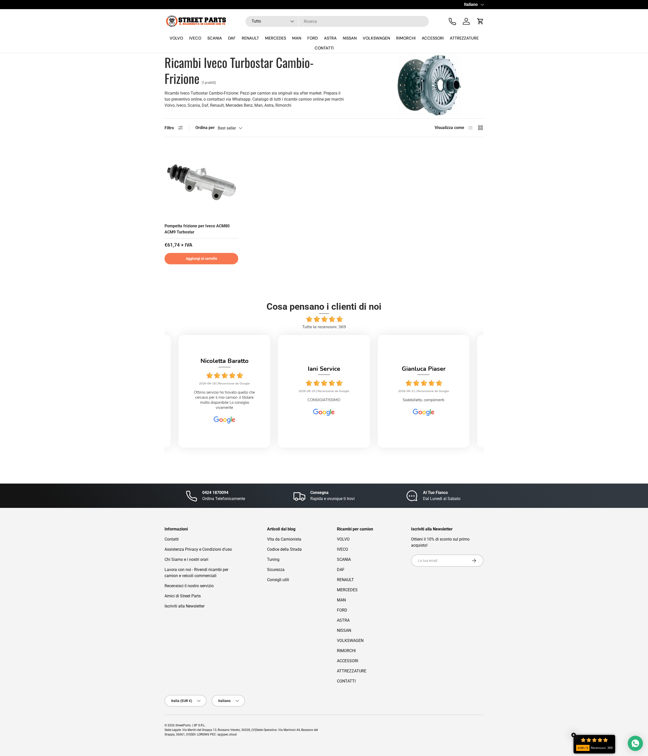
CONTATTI (324, 48)
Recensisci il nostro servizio (189, 585)
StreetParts (183, 725)
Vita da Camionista (284, 539)
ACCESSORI (433, 38)
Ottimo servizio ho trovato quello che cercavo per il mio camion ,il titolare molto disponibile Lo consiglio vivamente (224, 400)
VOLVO (176, 38)
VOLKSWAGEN (376, 38)
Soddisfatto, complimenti (423, 399)
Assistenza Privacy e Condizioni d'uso (198, 549)
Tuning (273, 559)
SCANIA (214, 38)
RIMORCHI (406, 38)
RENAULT (250, 38)
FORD (312, 38)
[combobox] (337, 21)
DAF (232, 38)
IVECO (195, 38)
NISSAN (350, 38)
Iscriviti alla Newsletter (185, 606)
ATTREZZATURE (464, 38)
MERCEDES (275, 38)
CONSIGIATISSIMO (324, 399)
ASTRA (330, 38)
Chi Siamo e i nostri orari (186, 559)
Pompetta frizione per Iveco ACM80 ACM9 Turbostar (197, 229)
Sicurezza (276, 569)
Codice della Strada (284, 549)
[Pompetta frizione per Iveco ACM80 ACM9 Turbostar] (201, 182)
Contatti (172, 539)
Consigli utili (278, 579)
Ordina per (205, 127)
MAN (296, 38)
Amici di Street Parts (183, 596)
